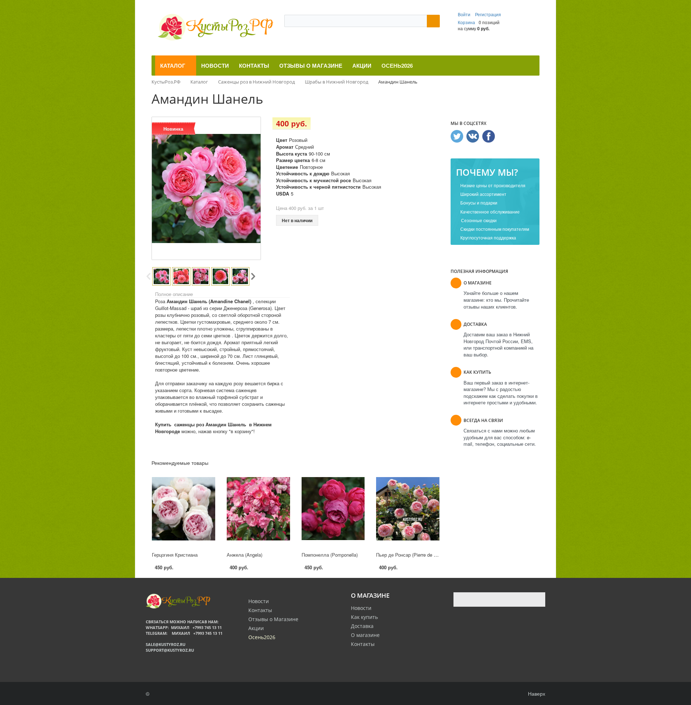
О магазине (365, 635)
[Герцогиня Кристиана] (183, 508)
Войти (464, 14)
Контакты (363, 644)
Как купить (364, 617)
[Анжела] (258, 508)
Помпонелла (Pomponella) (330, 554)
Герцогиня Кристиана (175, 554)
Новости (361, 608)
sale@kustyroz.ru (165, 644)
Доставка (362, 626)
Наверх (536, 693)
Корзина (466, 22)
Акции (256, 628)
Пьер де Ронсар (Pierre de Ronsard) (414, 554)
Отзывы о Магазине (273, 619)
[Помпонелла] (333, 508)
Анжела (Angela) (244, 554)
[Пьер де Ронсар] (407, 508)
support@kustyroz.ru (170, 650)
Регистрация (488, 14)
